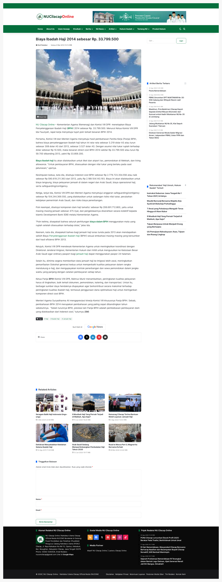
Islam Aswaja (64, 29)
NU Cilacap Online (45, 124)
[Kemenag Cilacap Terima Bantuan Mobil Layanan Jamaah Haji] (125, 403)
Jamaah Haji (67, 319)
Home (40, 29)
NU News (100, 29)
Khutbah (77, 29)
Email (39, 510)
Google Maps (68, 554)
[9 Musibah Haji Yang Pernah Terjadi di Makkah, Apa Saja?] (88, 403)
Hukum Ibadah (126, 29)
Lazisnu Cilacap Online (118, 551)
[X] (86, 337)
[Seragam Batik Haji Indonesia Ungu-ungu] (52, 403)
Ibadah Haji (55, 319)
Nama (39, 499)
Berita (88, 29)
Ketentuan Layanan (137, 574)
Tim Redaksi (170, 574)
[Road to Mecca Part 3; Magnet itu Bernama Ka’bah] (125, 433)
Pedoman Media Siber (155, 574)
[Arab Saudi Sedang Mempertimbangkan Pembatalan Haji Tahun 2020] (88, 433)
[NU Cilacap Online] (55, 17)
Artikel (112, 29)
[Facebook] (80, 337)
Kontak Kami (181, 574)
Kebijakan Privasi (121, 574)
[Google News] (95, 327)
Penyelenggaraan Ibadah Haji (64, 236)
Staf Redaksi (42, 45)
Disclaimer (110, 574)
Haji (47, 319)
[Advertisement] (88, 364)
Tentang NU (142, 29)
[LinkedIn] (92, 337)
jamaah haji (82, 254)
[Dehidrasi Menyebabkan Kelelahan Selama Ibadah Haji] (52, 433)
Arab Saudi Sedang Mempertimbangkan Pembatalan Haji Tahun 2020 (88, 447)
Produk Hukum (159, 29)
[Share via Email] (105, 337)
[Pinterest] (99, 337)
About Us (50, 29)
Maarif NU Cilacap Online (97, 551)
